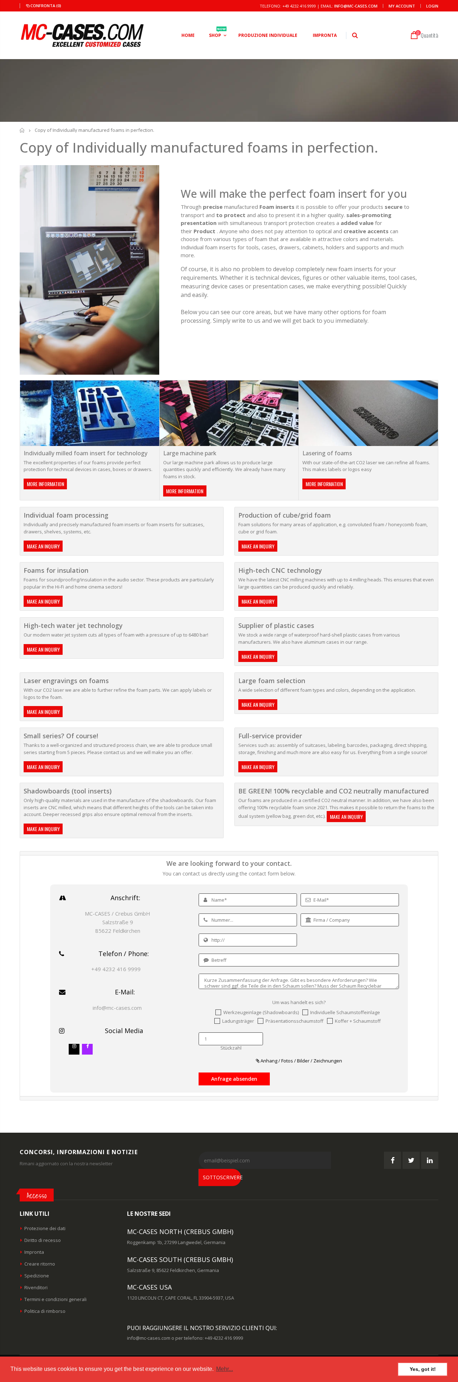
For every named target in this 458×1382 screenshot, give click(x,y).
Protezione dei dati (44, 1228)
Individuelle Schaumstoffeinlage (345, 1012)
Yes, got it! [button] (423, 1369)
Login (432, 6)
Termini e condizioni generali (55, 1299)
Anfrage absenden (234, 1078)
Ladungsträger (238, 1021)
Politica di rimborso (44, 1311)
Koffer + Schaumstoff (358, 1021)
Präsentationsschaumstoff (294, 1021)
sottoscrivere (222, 1177)
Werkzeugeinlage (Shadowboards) (261, 1012)
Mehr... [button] (224, 1369)
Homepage (22, 130)
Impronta (34, 1252)
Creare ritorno (39, 1264)
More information (45, 484)
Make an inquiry (43, 546)
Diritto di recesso (42, 1240)
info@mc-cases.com (355, 6)
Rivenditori (36, 1287)
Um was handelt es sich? (299, 1003)
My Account (402, 6)
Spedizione (36, 1275)
